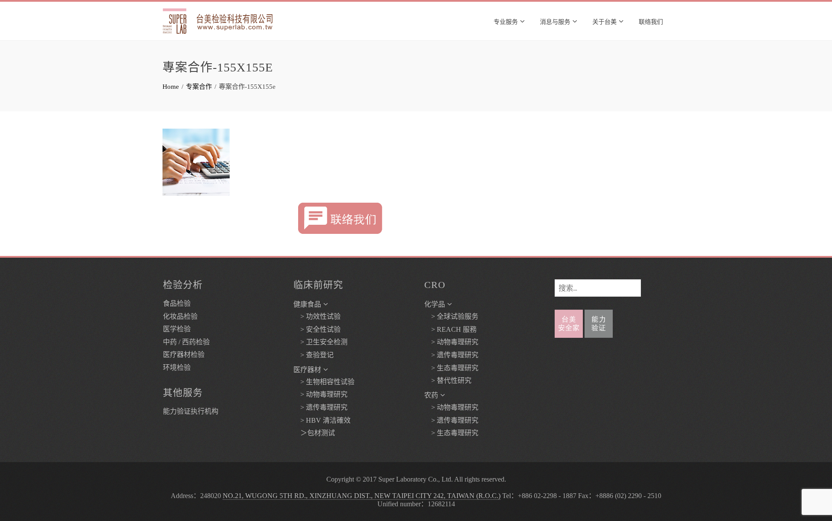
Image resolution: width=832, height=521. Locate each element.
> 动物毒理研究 (320, 394)
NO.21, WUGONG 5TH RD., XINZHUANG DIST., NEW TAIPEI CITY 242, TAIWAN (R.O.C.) (361, 495)
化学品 (434, 304)
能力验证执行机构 (190, 411)
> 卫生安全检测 (320, 342)
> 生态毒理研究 (451, 368)
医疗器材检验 (184, 354)
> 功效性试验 (317, 316)
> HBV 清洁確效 (322, 420)
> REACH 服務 (450, 329)
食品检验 (177, 303)
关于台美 (604, 21)
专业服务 (506, 21)
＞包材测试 (314, 433)
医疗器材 (307, 369)
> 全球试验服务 (451, 316)
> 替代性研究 (447, 380)
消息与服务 (555, 21)
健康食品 (307, 304)
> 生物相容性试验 (323, 381)
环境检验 (177, 367)
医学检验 (177, 329)
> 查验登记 (313, 355)
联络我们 (651, 21)
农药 (431, 395)
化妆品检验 (180, 316)
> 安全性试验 (317, 329)
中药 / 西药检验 (186, 342)
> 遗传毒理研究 (320, 407)
